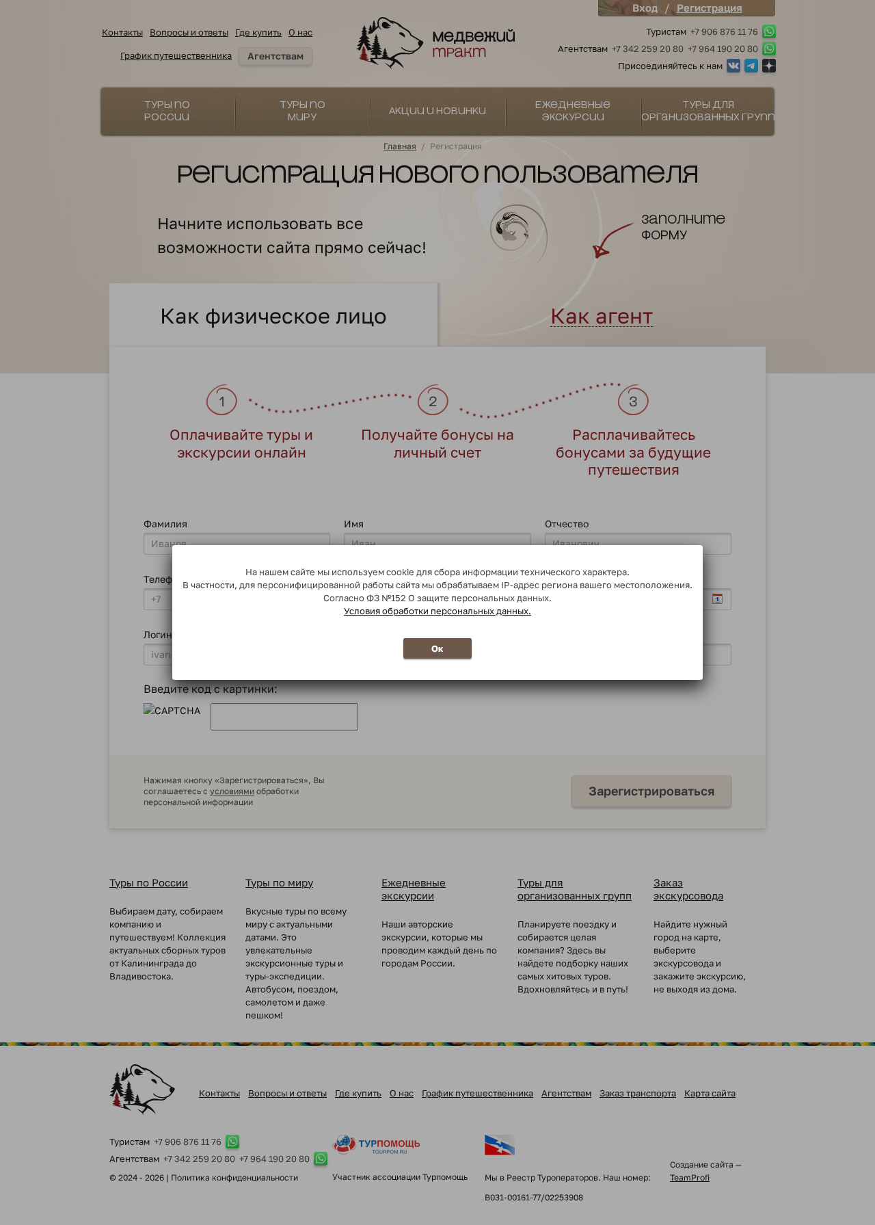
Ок (437, 648)
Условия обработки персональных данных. (437, 610)
